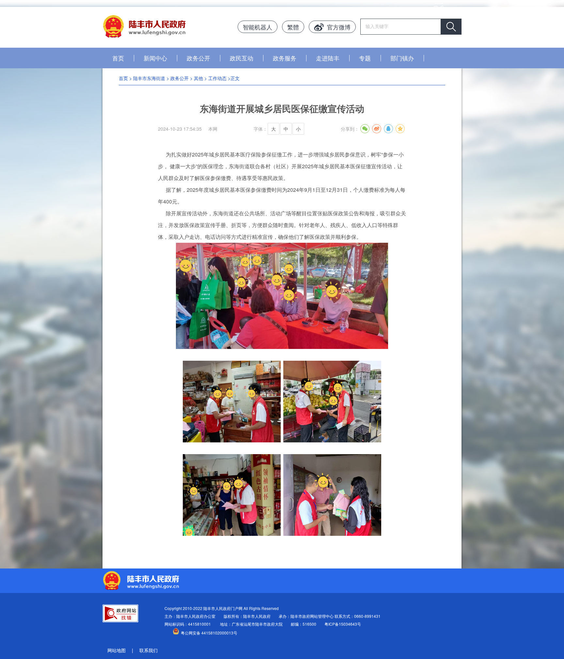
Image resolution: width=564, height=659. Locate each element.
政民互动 (241, 58)
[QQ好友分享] (388, 128)
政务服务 (284, 58)
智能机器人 (257, 27)
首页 (118, 58)
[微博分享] (376, 128)
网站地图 (116, 650)
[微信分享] (364, 128)
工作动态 (217, 78)
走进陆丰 (327, 58)
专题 (365, 58)
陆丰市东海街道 (149, 78)
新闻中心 (155, 58)
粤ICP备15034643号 (342, 624)
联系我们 (148, 650)
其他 (198, 78)
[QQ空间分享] (400, 128)
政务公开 (198, 58)
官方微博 (339, 27)
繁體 (293, 27)
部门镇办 (402, 58)
